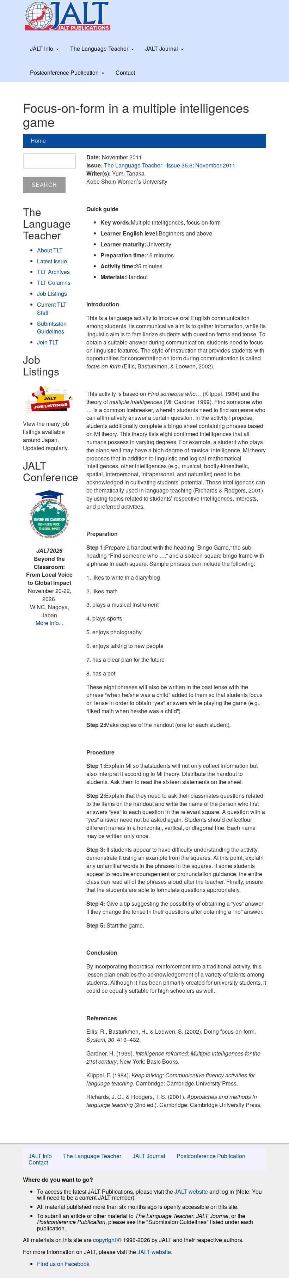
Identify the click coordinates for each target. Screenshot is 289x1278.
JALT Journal (161, 48)
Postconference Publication (64, 72)
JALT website (191, 1191)
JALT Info (41, 48)
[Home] (74, 16)
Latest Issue (52, 261)
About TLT (50, 250)
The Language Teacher (99, 48)
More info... (49, 623)
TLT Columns (53, 283)
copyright (104, 1240)
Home (38, 140)
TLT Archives (53, 272)
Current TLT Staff (52, 308)
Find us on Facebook (63, 1264)
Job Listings (52, 293)
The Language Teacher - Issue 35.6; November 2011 (169, 165)
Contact (125, 72)
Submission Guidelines (52, 327)
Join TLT (48, 342)
